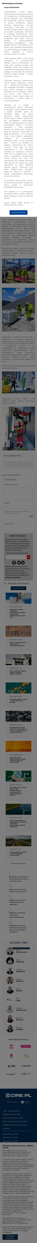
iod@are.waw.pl (16, 169)
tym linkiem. (21, 54)
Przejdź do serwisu (18, 212)
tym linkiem (9, 94)
